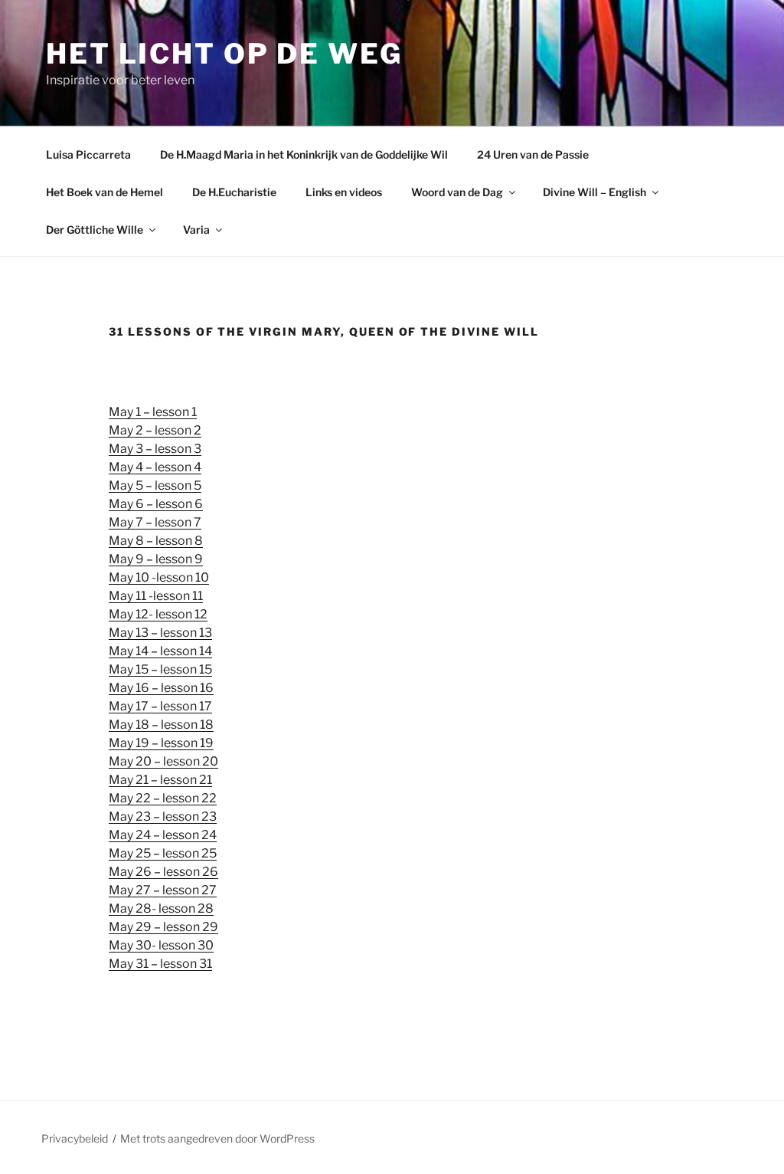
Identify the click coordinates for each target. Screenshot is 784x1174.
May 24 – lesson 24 (163, 835)
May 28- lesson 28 (161, 908)
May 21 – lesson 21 (160, 779)
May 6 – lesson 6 (156, 504)
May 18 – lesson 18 (161, 724)
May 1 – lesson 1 (153, 412)
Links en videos (343, 191)
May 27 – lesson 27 (163, 890)
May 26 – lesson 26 (163, 871)
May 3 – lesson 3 (155, 448)
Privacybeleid (74, 1138)
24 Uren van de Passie (533, 154)
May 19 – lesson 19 (161, 743)
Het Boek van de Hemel (104, 191)
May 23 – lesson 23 (163, 816)
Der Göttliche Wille (94, 229)
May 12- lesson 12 (158, 614)
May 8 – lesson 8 (156, 540)
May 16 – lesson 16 (161, 687)
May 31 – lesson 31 (160, 963)
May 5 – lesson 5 (155, 485)
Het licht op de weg (224, 54)
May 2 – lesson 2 (155, 430)
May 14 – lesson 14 (160, 651)
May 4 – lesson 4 (155, 467)
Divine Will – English (594, 191)
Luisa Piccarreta (88, 154)
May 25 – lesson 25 (163, 853)
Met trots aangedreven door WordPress (217, 1138)
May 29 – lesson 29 (163, 927)
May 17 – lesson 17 (160, 706)
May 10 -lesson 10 (159, 577)
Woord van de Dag (457, 191)
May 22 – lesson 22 (163, 798)
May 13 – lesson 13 (160, 632)
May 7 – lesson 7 (155, 522)
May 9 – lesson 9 (156, 559)
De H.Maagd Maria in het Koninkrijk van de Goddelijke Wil (304, 154)
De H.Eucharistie (234, 191)
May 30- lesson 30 (161, 945)
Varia (196, 229)
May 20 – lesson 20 (163, 761)
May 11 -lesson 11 (156, 596)
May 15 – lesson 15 (160, 669)
